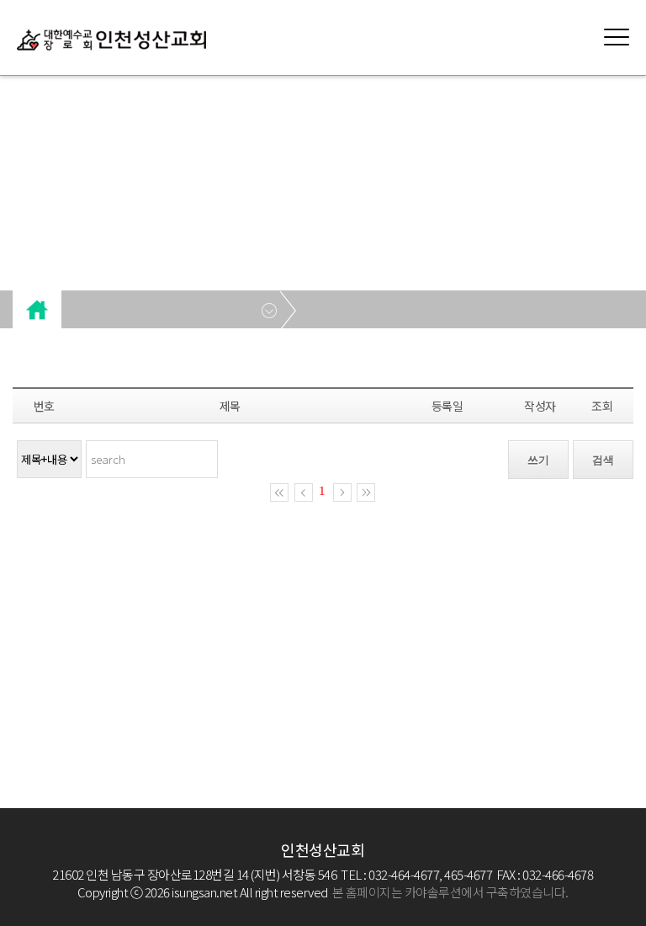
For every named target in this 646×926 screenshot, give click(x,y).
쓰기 (538, 460)
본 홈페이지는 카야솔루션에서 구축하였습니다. (450, 892)
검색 (603, 460)
